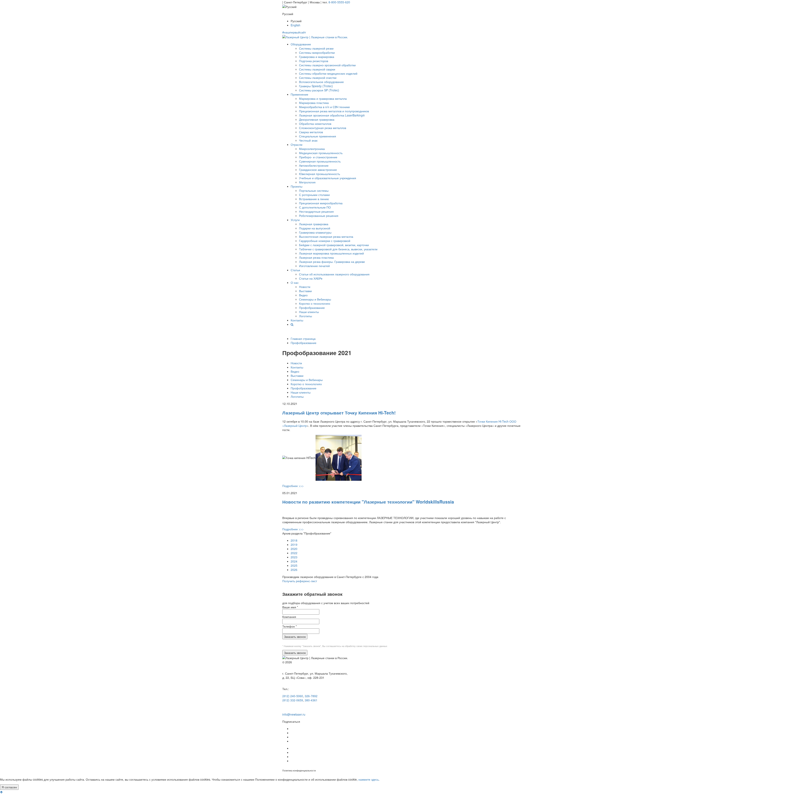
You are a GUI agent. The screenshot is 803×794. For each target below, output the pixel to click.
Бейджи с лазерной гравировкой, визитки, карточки (334, 245)
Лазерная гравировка (313, 224)
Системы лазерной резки (316, 48)
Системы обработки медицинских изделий (328, 73)
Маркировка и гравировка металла (323, 98)
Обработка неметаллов (315, 123)
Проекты (296, 186)
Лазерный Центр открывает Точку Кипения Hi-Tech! (339, 412)
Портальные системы (314, 190)
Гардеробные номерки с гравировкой (324, 241)
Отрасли (296, 144)
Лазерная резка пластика (316, 257)
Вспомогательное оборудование (321, 82)
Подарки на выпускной (314, 228)
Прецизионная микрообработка (321, 203)
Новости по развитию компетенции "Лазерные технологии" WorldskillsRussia (368, 502)
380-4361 (311, 700)
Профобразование (312, 308)
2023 (294, 557)
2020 (294, 549)
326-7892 (311, 696)
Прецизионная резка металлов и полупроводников (334, 111)
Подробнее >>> (293, 486)
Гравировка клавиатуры (315, 232)
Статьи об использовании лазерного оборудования (334, 274)
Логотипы (305, 316)
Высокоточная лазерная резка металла (326, 236)
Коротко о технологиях (314, 303)
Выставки (305, 291)
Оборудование (301, 44)
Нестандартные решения (316, 211)
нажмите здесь (368, 779)
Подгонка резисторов (313, 61)
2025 (294, 565)
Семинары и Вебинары (315, 299)
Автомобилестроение (314, 165)
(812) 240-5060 (292, 696)
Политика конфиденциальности (299, 770)
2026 (294, 570)
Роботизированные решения (318, 216)
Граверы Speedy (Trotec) (316, 86)
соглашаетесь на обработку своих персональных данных (356, 646)
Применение (299, 94)
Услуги (295, 220)
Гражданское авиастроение (318, 169)
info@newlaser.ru (293, 714)
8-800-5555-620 (339, 2)
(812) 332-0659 (292, 700)
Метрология (307, 182)
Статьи (295, 270)
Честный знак (308, 140)
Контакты (297, 320)
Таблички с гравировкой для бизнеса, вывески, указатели (338, 249)
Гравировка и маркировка (316, 57)
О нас (295, 282)
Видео (303, 295)
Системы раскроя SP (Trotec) (319, 90)
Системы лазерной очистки (317, 77)
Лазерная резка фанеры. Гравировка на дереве (332, 262)
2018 (294, 540)
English (295, 25)
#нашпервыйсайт (294, 32)
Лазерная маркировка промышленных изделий (331, 253)
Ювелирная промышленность (319, 174)
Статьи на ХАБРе (310, 278)
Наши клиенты (309, 312)
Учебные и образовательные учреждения (327, 178)
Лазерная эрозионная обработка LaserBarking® (332, 115)
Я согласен (9, 787)
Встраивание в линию (314, 199)
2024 (294, 561)
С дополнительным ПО (315, 207)
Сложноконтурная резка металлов (322, 128)
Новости (304, 287)
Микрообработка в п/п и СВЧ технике (324, 107)
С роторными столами (314, 195)
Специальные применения (317, 136)
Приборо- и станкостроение (318, 157)
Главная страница (303, 338)
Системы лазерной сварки (317, 69)
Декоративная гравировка (316, 119)
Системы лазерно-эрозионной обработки (327, 65)
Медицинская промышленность (321, 153)
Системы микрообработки (317, 52)
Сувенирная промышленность (320, 161)
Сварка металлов (311, 132)
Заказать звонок (295, 636)
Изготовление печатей (314, 266)
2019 (294, 544)
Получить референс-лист (299, 581)
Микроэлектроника (312, 149)
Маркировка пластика (314, 103)
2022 (294, 553)
